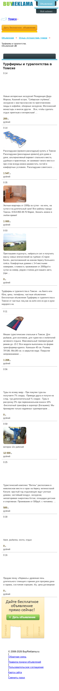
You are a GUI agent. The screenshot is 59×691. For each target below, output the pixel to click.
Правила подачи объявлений (24, 662)
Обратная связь (17, 656)
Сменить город (16, 677)
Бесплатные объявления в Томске (18, 4)
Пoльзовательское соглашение (26, 667)
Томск (12, 19)
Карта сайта (15, 672)
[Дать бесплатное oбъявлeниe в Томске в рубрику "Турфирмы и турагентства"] (19, 28)
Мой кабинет (46, 11)
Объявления (46, 4)
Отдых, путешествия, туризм (33, 38)
